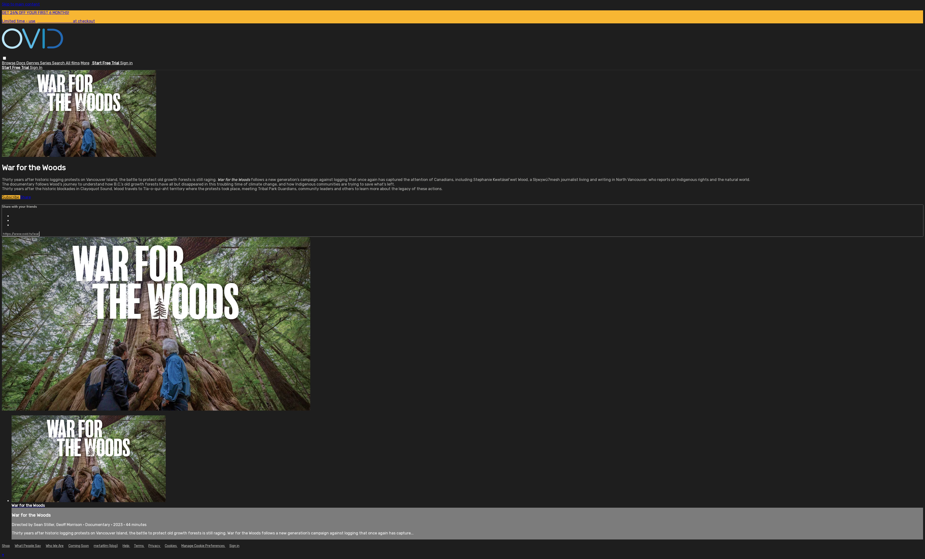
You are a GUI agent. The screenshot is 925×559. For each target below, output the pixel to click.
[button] (4, 58)
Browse (9, 63)
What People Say (28, 546)
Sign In (36, 67)
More (85, 63)
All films (73, 63)
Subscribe (11, 197)
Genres (33, 63)
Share (25, 197)
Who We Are (55, 546)
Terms (139, 546)
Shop (6, 546)
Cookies (171, 546)
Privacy (154, 546)
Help (126, 546)
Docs (21, 63)
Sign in (126, 63)
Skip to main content (21, 4)
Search (59, 63)
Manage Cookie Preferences (203, 546)
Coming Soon (78, 546)
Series (46, 63)
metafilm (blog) (106, 546)
